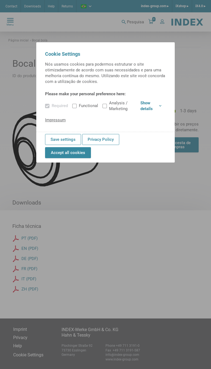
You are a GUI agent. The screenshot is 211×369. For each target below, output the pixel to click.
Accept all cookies (68, 152)
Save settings (63, 139)
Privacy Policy (101, 139)
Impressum (55, 120)
